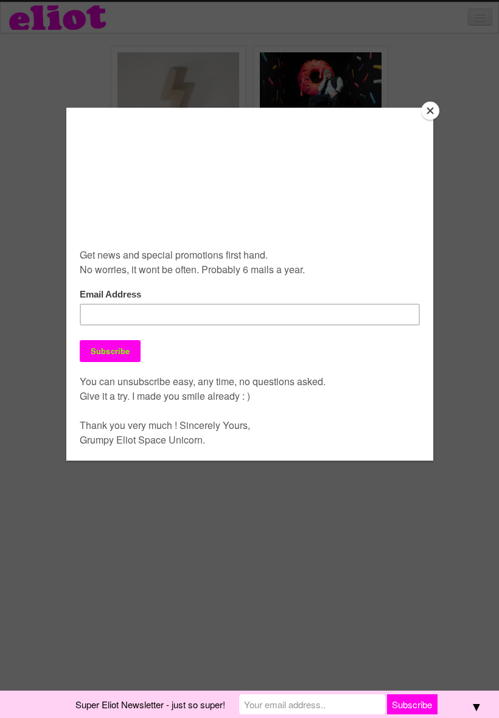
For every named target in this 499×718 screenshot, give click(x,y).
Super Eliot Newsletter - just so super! (150, 704)
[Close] (430, 111)
